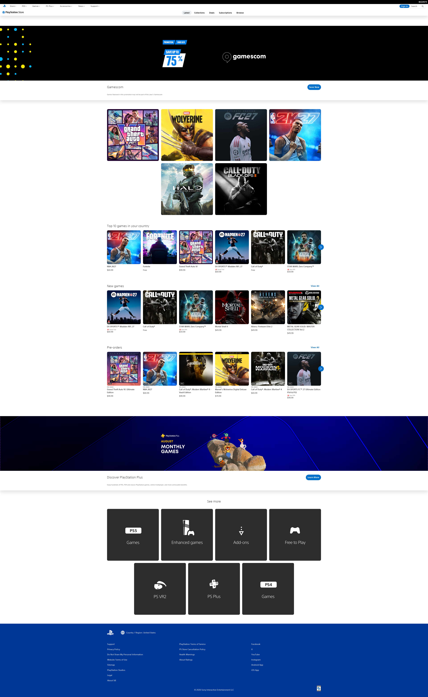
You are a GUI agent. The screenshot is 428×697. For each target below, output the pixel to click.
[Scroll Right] (321, 247)
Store (12, 6)
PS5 (23, 6)
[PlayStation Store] (14, 12)
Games (35, 6)
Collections (199, 12)
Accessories (65, 6)
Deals (211, 12)
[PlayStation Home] (4, 6)
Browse (240, 12)
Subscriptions (225, 12)
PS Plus (49, 6)
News (80, 6)
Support (94, 6)
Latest (187, 12)
